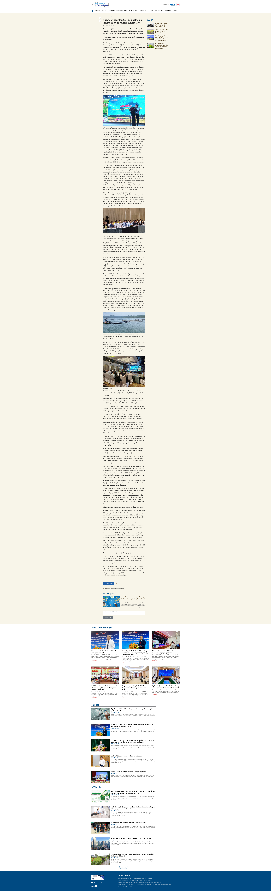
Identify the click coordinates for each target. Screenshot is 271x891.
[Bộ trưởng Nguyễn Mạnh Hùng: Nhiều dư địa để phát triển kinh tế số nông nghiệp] (150, 37)
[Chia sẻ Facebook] (100, 18)
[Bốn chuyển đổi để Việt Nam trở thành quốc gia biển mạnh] (105, 640)
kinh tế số (107, 588)
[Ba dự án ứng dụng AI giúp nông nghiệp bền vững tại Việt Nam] (150, 25)
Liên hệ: (120, 880)
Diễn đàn (112, 10)
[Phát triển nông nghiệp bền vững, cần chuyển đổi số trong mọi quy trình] (150, 45)
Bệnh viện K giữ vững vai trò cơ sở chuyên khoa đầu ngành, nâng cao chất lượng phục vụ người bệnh (133, 808)
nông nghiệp (114, 588)
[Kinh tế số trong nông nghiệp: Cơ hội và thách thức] (150, 31)
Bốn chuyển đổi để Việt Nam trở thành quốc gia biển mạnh (103, 652)
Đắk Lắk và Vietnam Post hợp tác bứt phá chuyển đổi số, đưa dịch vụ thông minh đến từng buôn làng (104, 687)
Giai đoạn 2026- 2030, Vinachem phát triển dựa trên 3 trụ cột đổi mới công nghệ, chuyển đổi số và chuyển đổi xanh (133, 792)
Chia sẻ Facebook (109, 583)
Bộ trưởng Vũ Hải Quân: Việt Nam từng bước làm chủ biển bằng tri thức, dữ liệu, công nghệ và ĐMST (135, 652)
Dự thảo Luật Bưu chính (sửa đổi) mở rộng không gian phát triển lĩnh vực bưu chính (165, 687)
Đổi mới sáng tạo (133, 10)
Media (151, 10)
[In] (116, 583)
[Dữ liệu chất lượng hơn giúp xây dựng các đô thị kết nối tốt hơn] (100, 843)
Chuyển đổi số (144, 10)
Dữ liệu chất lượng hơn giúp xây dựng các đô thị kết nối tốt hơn (131, 838)
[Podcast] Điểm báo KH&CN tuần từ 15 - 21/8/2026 (126, 756)
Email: (140, 882)
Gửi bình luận (108, 617)
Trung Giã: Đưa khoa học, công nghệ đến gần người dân (129, 772)
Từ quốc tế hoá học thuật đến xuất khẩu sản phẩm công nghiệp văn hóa (164, 652)
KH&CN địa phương (121, 10)
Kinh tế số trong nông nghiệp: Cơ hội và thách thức (161, 31)
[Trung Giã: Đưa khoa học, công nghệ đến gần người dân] (100, 777)
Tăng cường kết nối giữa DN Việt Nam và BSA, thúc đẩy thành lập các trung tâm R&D (135, 687)
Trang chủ (105, 16)
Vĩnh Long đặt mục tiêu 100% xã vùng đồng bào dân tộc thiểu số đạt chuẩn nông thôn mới (132, 855)
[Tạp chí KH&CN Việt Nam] (102, 4)
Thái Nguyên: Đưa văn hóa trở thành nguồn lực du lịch (128, 823)
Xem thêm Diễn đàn (101, 627)
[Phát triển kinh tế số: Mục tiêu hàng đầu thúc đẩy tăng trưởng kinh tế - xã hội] (111, 601)
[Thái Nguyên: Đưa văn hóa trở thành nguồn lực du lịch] (100, 828)
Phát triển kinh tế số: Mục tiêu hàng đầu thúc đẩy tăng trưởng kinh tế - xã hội (133, 599)
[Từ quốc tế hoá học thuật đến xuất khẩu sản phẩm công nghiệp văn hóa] (166, 640)
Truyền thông (159, 10)
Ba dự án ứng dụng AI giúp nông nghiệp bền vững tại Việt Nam (161, 25)
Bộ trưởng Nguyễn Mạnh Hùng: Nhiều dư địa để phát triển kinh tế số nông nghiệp (161, 38)
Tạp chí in (105, 10)
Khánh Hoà (121, 588)
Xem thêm (123, 867)
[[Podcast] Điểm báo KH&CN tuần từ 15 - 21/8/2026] (100, 761)
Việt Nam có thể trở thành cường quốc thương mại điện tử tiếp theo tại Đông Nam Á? (132, 710)
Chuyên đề (168, 10)
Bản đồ (93, 886)
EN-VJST (174, 10)
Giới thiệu (97, 10)
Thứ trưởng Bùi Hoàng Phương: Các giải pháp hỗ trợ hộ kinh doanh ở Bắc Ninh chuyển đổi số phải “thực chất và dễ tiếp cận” (133, 741)
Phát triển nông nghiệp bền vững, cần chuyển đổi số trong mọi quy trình (161, 46)
